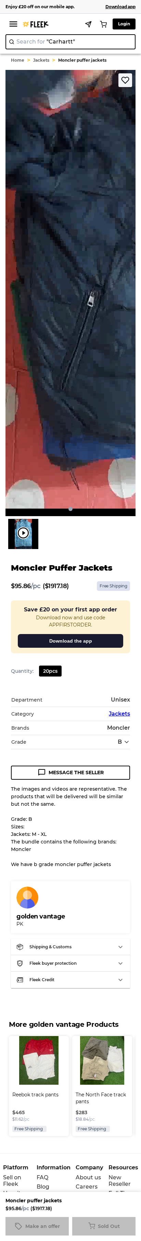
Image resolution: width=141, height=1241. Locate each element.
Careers (87, 1186)
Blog (43, 1186)
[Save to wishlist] (125, 80)
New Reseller (119, 1180)
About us (88, 1177)
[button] (70, 947)
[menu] (13, 24)
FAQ (42, 1177)
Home (17, 60)
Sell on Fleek (12, 1180)
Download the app (70, 641)
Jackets (41, 60)
